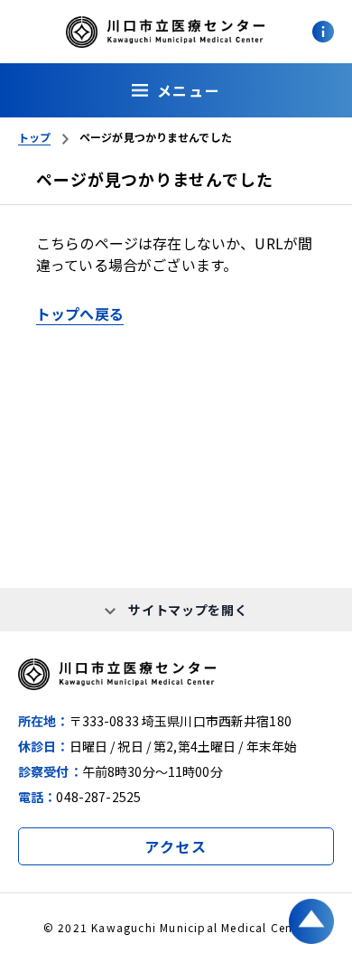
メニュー (188, 90)
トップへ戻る (80, 313)
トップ (34, 137)
